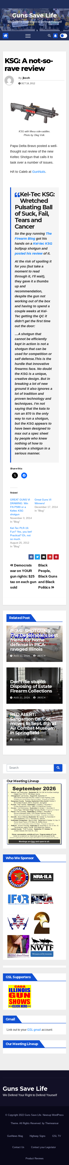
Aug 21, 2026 (22, 656)
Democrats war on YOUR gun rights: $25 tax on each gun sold (23, 576)
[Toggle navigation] (28, 36)
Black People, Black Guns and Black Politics (47, 576)
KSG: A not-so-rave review (29, 64)
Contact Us (18, 1147)
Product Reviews (35, 1158)
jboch (26, 78)
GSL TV (56, 1136)
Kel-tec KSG (42, 243)
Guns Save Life (34, 15)
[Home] (5, 36)
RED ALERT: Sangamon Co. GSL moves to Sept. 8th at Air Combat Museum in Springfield (33, 723)
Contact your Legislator (43, 1147)
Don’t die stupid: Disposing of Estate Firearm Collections (31, 686)
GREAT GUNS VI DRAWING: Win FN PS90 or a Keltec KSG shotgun (20, 507)
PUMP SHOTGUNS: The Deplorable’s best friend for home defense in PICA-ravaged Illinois (34, 640)
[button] (49, 35)
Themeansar (52, 1123)
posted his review (29, 253)
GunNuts (38, 172)
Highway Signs (37, 1136)
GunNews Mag (15, 1136)
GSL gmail (34, 1029)
